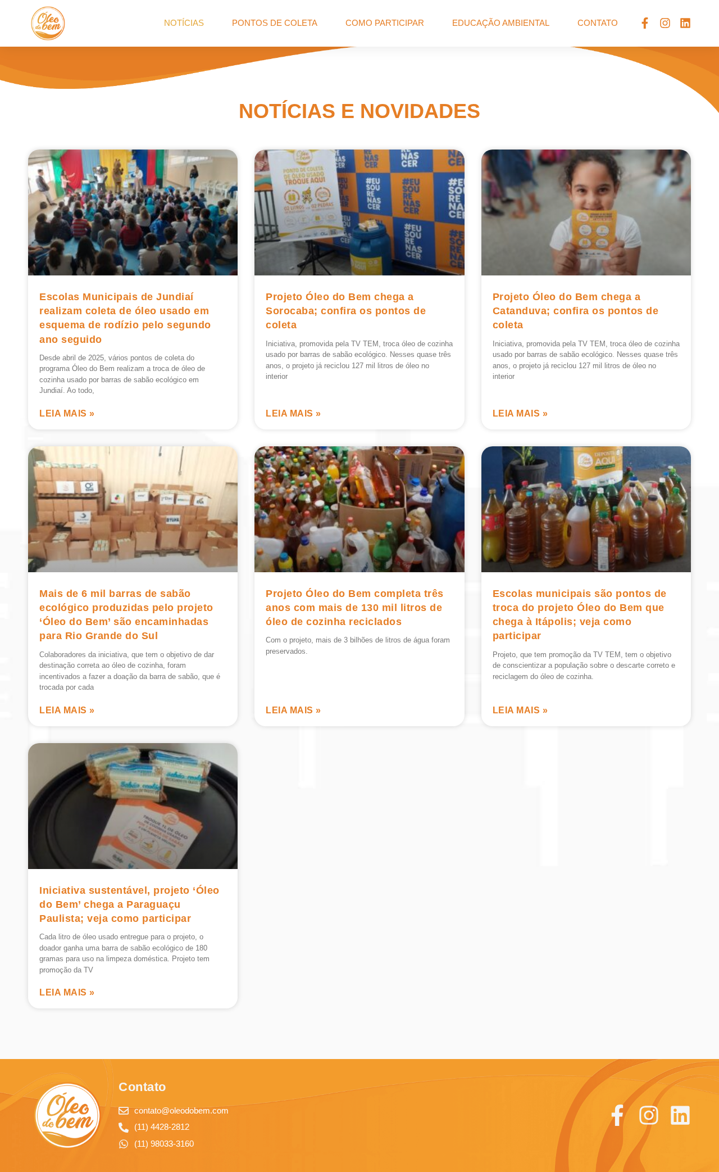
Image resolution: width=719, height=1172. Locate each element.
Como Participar (384, 23)
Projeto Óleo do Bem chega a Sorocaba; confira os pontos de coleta (346, 311)
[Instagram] (665, 23)
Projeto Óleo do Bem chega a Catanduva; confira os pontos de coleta (576, 311)
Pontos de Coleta (274, 23)
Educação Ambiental (500, 23)
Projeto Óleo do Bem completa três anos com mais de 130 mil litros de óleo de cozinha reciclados (355, 607)
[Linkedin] (685, 23)
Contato (597, 23)
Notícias (184, 23)
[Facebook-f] (644, 23)
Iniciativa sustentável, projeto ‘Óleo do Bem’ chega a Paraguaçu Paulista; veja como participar (129, 904)
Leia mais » (67, 413)
